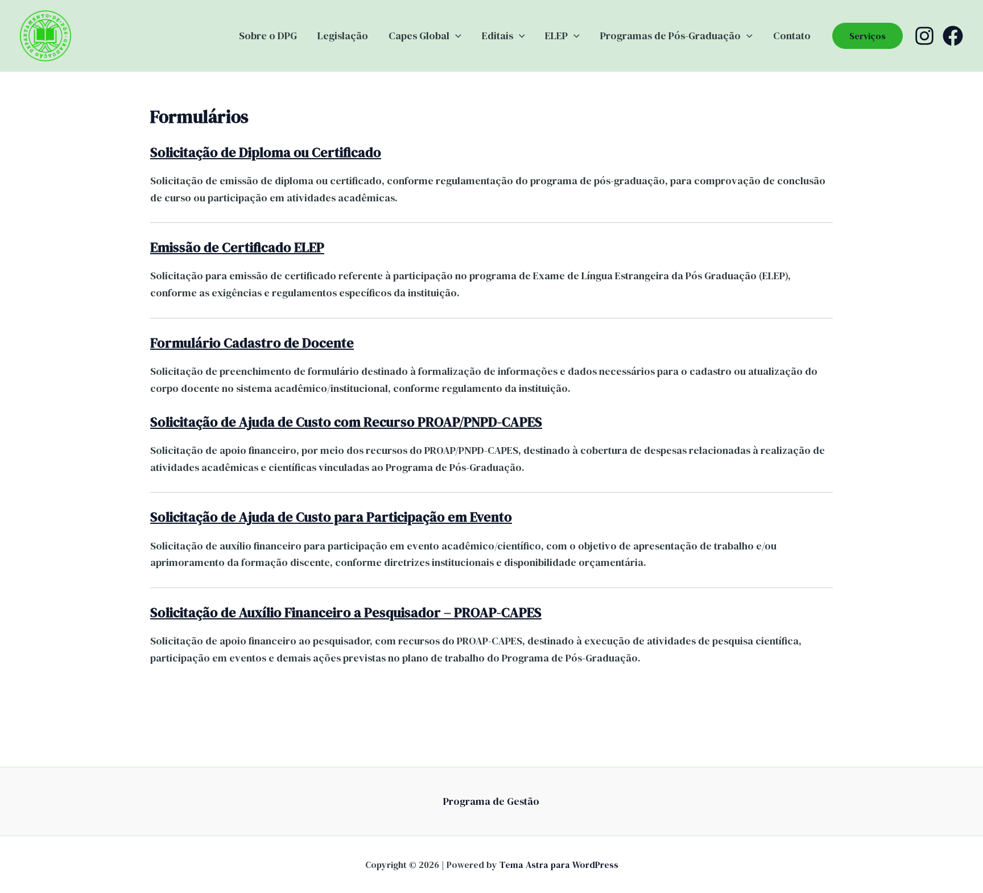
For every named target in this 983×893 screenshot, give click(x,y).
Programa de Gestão (491, 801)
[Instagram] (924, 36)
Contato (792, 35)
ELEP (556, 35)
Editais (497, 35)
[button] (867, 36)
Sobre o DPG (268, 35)
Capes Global (419, 35)
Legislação (342, 35)
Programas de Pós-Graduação (670, 35)
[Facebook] (953, 36)
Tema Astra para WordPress (558, 864)
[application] (455, 36)
